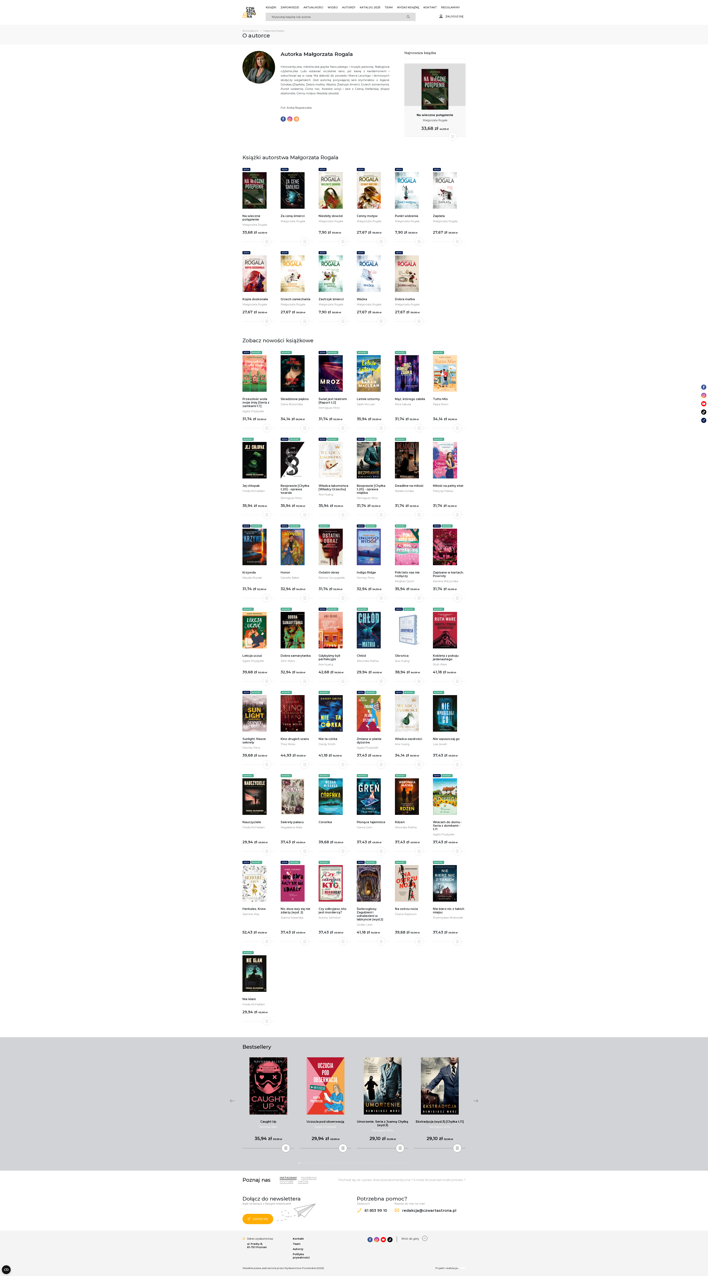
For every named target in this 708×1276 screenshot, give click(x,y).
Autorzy (348, 7)
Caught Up (268, 1121)
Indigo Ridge (366, 572)
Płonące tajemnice (371, 822)
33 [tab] (394, 1163)
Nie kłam (249, 999)
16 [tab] (344, 1163)
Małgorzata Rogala (435, 120)
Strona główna (250, 30)
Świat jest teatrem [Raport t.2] (333, 400)
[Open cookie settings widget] (6, 1269)
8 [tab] (320, 1163)
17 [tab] (347, 1163)
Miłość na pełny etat (448, 486)
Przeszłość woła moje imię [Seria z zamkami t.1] (255, 402)
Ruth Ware (440, 664)
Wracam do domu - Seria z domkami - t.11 (447, 825)
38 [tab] (408, 1163)
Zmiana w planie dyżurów (369, 740)
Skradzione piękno (295, 399)
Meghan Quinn (404, 581)
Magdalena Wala (291, 827)
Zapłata (439, 216)
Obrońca (402, 655)
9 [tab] (323, 1163)
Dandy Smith (327, 744)
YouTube (286, 1181)
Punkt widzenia (406, 216)
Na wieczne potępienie (435, 115)
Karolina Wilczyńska (445, 581)
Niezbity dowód (331, 216)
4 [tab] (308, 1163)
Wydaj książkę (408, 7)
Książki (271, 7)
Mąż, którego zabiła (410, 399)
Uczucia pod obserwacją (325, 1121)
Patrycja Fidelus (443, 491)
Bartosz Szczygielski (332, 577)
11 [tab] (329, 1163)
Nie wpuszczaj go (446, 739)
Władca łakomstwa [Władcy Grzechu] (333, 487)
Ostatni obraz (329, 572)
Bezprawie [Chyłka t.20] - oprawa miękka (371, 489)
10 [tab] (326, 1163)
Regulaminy (450, 7)
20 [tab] (355, 1163)
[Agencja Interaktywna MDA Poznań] (462, 1268)
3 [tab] (305, 1163)
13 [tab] (335, 1163)
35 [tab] (400, 1163)
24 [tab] (367, 1163)
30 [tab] (385, 1163)
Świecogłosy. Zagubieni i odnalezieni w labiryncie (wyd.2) (370, 914)
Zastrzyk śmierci (331, 299)
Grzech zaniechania (295, 299)
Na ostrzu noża (406, 909)
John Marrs (288, 661)
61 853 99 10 (375, 1210)
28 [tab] (379, 1163)
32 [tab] (391, 1163)
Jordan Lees (364, 924)
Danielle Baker (290, 577)
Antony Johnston (330, 917)
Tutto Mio (440, 399)
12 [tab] (332, 1163)
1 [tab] (299, 1163)
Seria (246, 169)
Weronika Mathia (368, 661)
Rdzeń (400, 822)
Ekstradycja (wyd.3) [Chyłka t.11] (440, 1121)
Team (389, 7)
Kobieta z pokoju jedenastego (446, 657)
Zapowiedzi (290, 7)
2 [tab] (302, 1163)
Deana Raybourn (406, 914)
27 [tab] (376, 1163)
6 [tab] (314, 1163)
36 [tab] (403, 1163)
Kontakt (430, 7)
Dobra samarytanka (296, 655)
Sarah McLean (366, 404)
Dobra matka (405, 299)
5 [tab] (311, 1163)
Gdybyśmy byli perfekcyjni (329, 657)
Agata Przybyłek (253, 411)
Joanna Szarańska (292, 917)
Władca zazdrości (408, 739)
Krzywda (249, 572)
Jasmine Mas (250, 914)
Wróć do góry (410, 1238)
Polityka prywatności (301, 1256)
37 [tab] (406, 1163)
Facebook (309, 1177)
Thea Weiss (288, 744)
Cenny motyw (367, 216)
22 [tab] (361, 1163)
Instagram (288, 1177)
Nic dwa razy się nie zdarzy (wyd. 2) (295, 910)
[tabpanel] (268, 1102)
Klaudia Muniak (252, 577)
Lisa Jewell (440, 744)
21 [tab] (358, 1163)
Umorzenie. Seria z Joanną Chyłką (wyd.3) (382, 1123)
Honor (285, 572)
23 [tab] (364, 1163)
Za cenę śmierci (293, 216)
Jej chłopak (251, 486)
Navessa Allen (268, 1127)
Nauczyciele (251, 822)
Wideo (333, 7)
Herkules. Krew (254, 909)
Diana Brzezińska (292, 404)
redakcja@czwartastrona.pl (428, 1210)
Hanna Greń (364, 827)
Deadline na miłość (409, 486)
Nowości (256, 352)
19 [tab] (352, 1163)
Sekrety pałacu (292, 822)
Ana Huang (326, 494)
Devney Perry (366, 577)
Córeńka (325, 822)
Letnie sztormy (368, 399)
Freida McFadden (253, 491)
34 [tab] (397, 1163)
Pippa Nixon (440, 404)
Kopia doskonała (255, 299)
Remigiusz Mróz (329, 407)
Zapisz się (260, 1219)
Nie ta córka (328, 739)
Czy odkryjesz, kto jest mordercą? (332, 910)
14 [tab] (338, 1163)
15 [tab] (341, 1163)
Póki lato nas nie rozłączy (407, 574)
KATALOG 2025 (370, 7)
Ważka (362, 299)
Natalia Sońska (404, 491)
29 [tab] (382, 1163)
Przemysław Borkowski (448, 917)
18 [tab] (349, 1163)
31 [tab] (388, 1163)
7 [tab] (317, 1163)
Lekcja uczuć (252, 655)
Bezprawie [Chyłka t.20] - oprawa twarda (295, 489)
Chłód (361, 655)
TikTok (303, 1181)
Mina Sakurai (403, 404)
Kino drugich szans (295, 739)
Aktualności (313, 7)
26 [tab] (373, 1163)
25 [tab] (370, 1163)
